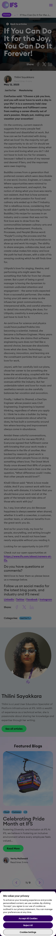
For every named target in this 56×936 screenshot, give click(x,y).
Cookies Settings (28, 932)
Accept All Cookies (28, 918)
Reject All (28, 925)
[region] (28, 913)
